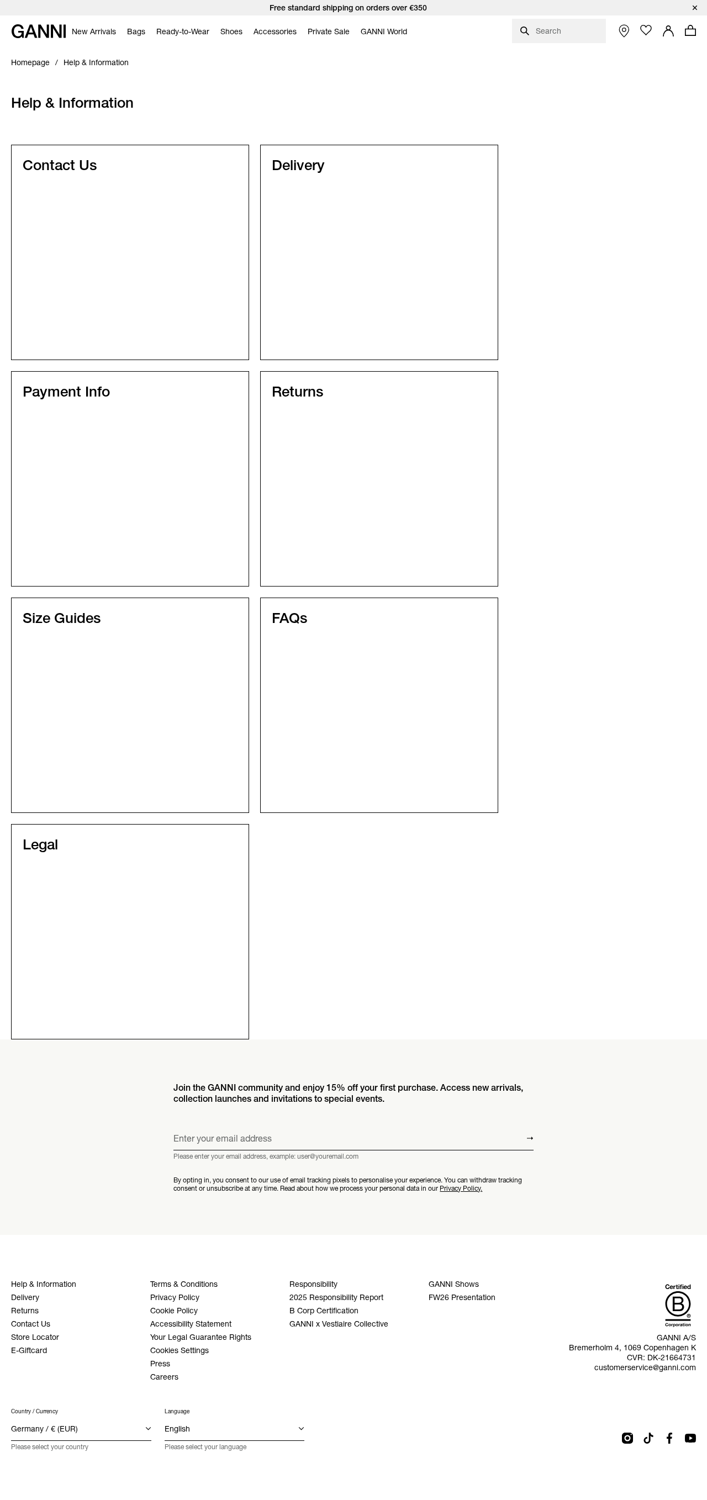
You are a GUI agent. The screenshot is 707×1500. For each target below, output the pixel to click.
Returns (298, 391)
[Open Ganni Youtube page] (690, 1438)
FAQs (290, 618)
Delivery (298, 165)
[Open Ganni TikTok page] (648, 1438)
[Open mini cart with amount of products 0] (690, 30)
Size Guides (62, 618)
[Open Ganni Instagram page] (627, 1438)
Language (177, 1411)
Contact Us (60, 165)
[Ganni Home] (38, 31)
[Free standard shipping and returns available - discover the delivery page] (353, 7)
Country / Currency (34, 1411)
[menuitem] (94, 31)
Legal (40, 844)
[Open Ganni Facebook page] (669, 1438)
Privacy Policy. (461, 1188)
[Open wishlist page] (646, 30)
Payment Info (66, 391)
